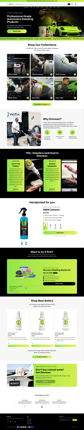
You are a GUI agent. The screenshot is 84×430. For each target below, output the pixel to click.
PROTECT (42, 7)
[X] (13, 422)
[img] (42, 396)
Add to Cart (60, 232)
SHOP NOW (17, 31)
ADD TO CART (59, 283)
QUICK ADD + (18, 345)
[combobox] (41, 4)
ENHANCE (37, 7)
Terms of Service (29, 423)
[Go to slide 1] (41, 194)
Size (8, 342)
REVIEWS (46, 7)
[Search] (69, 4)
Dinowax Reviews (29, 419)
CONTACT (58, 7)
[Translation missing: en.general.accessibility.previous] (39, 194)
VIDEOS (50, 7)
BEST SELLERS (26, 7)
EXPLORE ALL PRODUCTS (42, 104)
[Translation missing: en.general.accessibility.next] (44, 194)
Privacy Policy (29, 420)
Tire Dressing (11, 334)
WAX (34, 7)
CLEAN (31, 7)
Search (28, 417)
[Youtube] (15, 422)
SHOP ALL (45, 381)
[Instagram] (8, 422)
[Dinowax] (10, 4)
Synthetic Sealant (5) (37, 334)
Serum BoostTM (59, 334)
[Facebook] (10, 422)
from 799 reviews (41, 397)
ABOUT (54, 7)
